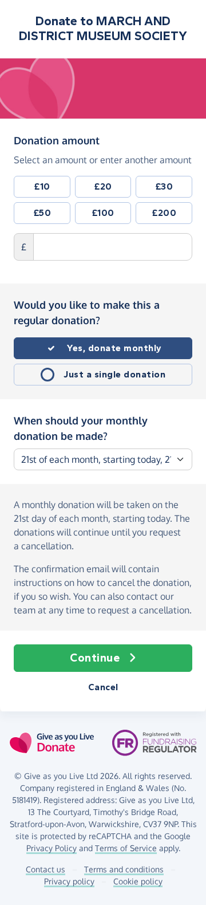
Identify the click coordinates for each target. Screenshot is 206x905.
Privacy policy (69, 881)
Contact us (45, 869)
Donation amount (57, 140)
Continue (95, 657)
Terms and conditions (124, 869)
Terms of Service (126, 848)
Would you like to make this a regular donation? (87, 312)
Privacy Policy (51, 848)
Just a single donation (114, 374)
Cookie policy (138, 881)
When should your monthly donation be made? (81, 428)
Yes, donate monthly (114, 348)
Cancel (103, 687)
